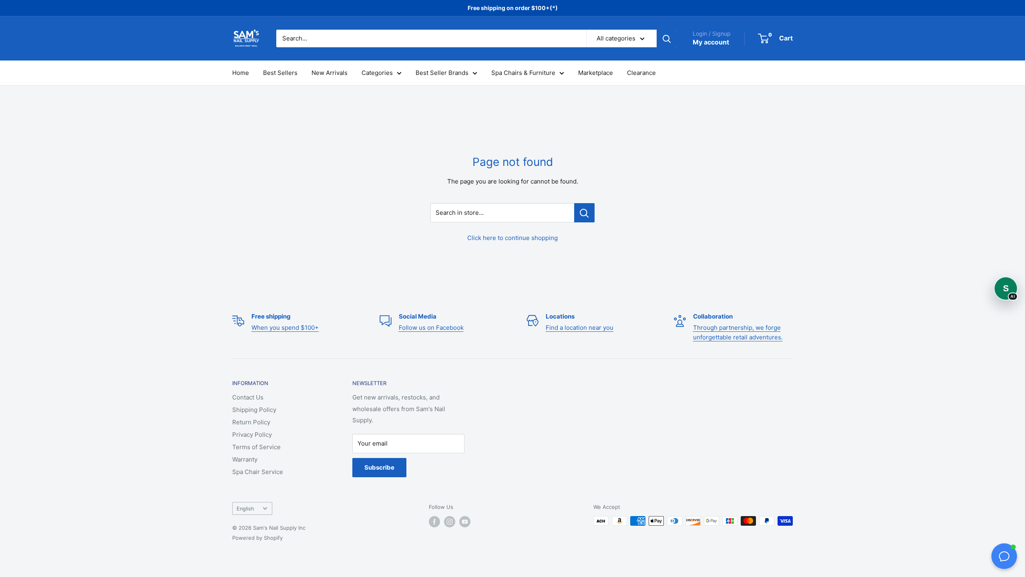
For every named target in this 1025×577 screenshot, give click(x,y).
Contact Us (247, 397)
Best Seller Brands (442, 73)
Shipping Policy (254, 410)
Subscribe (379, 467)
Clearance (641, 73)
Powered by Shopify (257, 538)
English (245, 509)
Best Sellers (280, 73)
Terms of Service (256, 447)
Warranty (244, 459)
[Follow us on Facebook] (434, 521)
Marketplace (595, 73)
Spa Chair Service (257, 472)
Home (240, 73)
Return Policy (251, 422)
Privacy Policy (252, 434)
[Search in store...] (584, 212)
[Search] (667, 38)
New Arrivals (330, 73)
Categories (377, 73)
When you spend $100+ (285, 327)
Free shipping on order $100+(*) (513, 7)
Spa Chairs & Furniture (523, 73)
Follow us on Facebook (431, 327)
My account (711, 42)
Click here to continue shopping (512, 238)
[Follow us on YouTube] (464, 521)
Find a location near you (579, 327)
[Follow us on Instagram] (449, 521)
